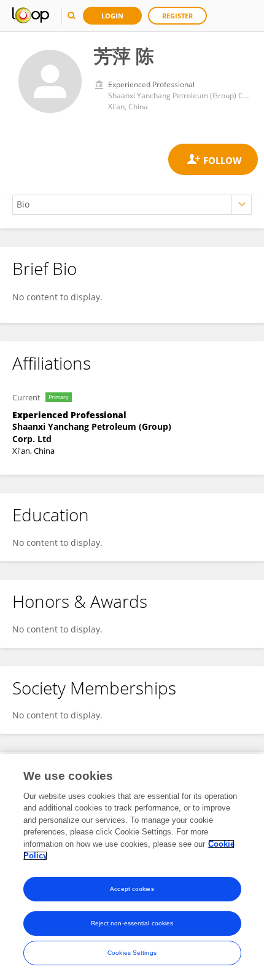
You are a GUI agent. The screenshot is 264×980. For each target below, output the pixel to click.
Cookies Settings (132, 952)
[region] (132, 867)
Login (112, 15)
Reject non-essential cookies (132, 923)
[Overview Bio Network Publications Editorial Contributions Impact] (132, 205)
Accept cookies (131, 888)
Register (177, 15)
